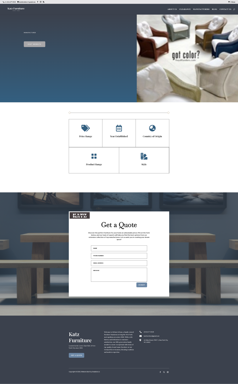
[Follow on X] (164, 372)
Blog (214, 9)
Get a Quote (76, 355)
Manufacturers (201, 9)
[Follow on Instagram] (167, 372)
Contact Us (225, 9)
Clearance (185, 9)
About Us (172, 9)
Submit (142, 285)
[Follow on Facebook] (160, 372)
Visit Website (34, 44)
